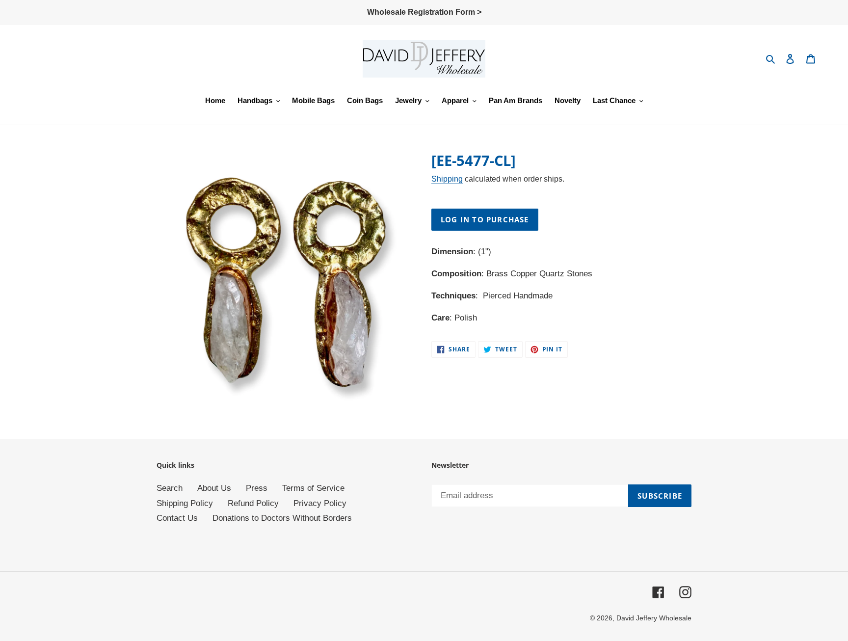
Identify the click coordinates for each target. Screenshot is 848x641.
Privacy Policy (319, 503)
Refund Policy (253, 503)
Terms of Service (313, 488)
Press (256, 488)
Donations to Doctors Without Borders (282, 518)
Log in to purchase (485, 219)
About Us (214, 488)
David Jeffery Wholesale (653, 618)
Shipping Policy (185, 503)
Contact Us (177, 518)
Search (170, 488)
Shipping (447, 179)
